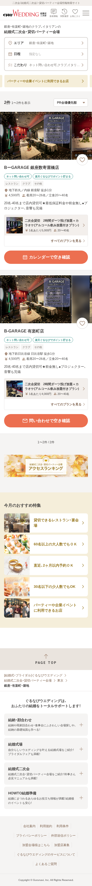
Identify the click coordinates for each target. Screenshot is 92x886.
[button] (46, 725)
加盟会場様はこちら (36, 845)
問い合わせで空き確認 (49, 420)
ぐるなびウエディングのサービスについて (46, 854)
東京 (60, 680)
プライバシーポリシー (31, 835)
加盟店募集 (62, 845)
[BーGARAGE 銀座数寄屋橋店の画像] (46, 136)
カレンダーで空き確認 (49, 257)
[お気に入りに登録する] (82, 159)
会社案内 (29, 826)
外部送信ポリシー (63, 835)
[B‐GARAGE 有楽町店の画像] (46, 299)
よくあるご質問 (46, 864)
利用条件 (62, 826)
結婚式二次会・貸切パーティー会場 (28, 680)
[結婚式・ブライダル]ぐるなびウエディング (33, 675)
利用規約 (46, 826)
